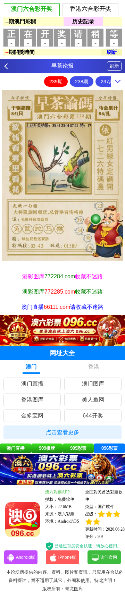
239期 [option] (55, 81)
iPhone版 (67, 557)
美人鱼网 (93, 400)
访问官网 (108, 557)
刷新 (114, 66)
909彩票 (78, 448)
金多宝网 (32, 416)
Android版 (25, 557)
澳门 (31, 367)
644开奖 (93, 416)
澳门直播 (32, 384)
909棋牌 (47, 448)
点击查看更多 (62, 432)
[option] (62, 175)
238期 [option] (81, 81)
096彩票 (109, 448)
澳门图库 (93, 384)
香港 (93, 367)
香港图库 (32, 400)
